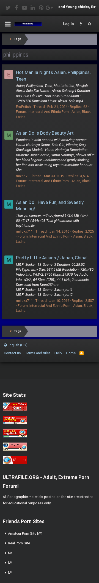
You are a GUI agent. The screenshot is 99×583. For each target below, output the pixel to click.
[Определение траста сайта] (15, 423)
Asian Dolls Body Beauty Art (45, 133)
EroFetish (23, 107)
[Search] (90, 24)
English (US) (17, 345)
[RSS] (81, 353)
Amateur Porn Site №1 (25, 533)
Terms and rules (38, 353)
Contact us (12, 353)
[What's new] (81, 24)
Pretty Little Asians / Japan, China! (51, 257)
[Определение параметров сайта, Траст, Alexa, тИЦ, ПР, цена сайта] (15, 450)
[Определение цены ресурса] (15, 410)
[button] (8, 24)
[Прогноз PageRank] (15, 436)
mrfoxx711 (24, 231)
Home (71, 353)
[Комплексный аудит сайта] (15, 463)
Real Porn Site (19, 543)
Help (58, 353)
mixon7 (22, 176)
